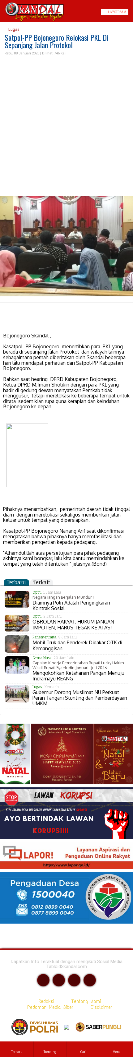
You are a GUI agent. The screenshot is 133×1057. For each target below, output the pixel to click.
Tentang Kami (85, 1001)
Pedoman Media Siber (49, 1007)
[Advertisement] (66, 126)
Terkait (41, 582)
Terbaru (16, 582)
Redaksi (45, 1001)
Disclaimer (100, 1007)
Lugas (13, 29)
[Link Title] (2, 12)
